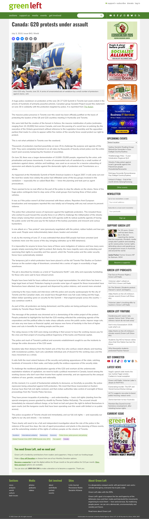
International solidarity (29, 435)
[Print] (26, 38)
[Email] (31, 38)
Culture (12, 493)
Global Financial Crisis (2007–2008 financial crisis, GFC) (31, 439)
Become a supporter (23, 462)
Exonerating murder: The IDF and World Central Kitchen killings (121, 379)
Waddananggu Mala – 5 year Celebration (119, 157)
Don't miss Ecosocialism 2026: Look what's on (120, 325)
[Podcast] (112, 361)
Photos (31, 485)
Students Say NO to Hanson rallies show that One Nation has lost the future (122, 342)
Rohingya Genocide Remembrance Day (121, 174)
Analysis (12, 488)
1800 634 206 (34, 468)
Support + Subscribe (117, 3)
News (11, 485)
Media (35, 15)
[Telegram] (125, 361)
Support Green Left (118, 225)
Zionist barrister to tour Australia (121, 391)
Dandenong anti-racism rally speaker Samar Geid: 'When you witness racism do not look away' (121, 318)
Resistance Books (76, 488)
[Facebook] (17, 38)
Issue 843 (28, 33)
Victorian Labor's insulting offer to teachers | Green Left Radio (121, 303)
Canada (66, 439)
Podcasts (32, 488)
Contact (51, 490)
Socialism (16, 435)
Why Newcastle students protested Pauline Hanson (118, 349)
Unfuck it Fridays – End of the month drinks (119, 180)
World (36, 33)
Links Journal (74, 485)
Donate (130, 3)
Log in (137, 3)
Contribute (53, 488)
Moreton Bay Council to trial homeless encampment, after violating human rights (119, 397)
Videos (31, 490)
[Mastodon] (13, 38)
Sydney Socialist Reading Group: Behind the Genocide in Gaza (121, 148)
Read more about (99, 511)
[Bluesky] (22, 38)
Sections (13, 15)
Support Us (24, 15)
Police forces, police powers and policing (73, 435)
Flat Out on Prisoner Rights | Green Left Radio (119, 276)
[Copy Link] (35, 38)
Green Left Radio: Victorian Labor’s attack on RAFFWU (122, 373)
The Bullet (88, 106)
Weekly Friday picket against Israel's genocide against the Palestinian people (119, 164)
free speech (57, 439)
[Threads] (133, 361)
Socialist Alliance (75, 490)
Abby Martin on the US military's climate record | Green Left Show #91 (121, 296)
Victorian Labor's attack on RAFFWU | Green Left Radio (119, 282)
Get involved (55, 15)
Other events (122, 187)
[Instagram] (122, 361)
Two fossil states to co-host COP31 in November (119, 405)
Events (43, 15)
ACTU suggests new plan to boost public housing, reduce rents (122, 385)
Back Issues (13, 495)
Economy (53, 435)
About (51, 485)
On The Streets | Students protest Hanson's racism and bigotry (121, 288)
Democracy (43, 435)
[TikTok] (118, 361)
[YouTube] (108, 361)
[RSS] (136, 361)
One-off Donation (28, 458)
